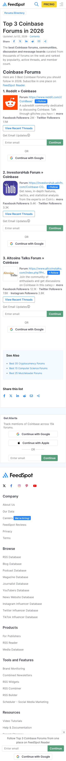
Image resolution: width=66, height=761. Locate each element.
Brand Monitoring (14, 668)
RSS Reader (10, 642)
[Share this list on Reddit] (33, 41)
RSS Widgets (11, 681)
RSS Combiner (12, 688)
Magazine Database (15, 577)
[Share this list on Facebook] (14, 41)
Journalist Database (15, 583)
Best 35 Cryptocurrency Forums (27, 363)
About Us (9, 504)
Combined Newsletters (17, 675)
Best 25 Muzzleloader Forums (25, 373)
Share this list (13, 389)
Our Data (8, 511)
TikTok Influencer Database (20, 617)
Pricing (49, 4)
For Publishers (12, 636)
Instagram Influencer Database (22, 603)
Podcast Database (14, 570)
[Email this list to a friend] (39, 41)
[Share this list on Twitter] (20, 41)
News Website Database (18, 597)
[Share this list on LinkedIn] (26, 41)
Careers (16, 518)
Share (6, 41)
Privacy (7, 531)
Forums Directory (14, 12)
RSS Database (12, 557)
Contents (35, 36)
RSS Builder (10, 695)
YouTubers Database (16, 590)
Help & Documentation (17, 727)
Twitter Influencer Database (20, 610)
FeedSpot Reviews (14, 524)
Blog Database (12, 563)
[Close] (64, 732)
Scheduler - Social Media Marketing (25, 702)
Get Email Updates (15, 135)
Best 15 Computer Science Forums (28, 368)
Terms (6, 538)
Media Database (13, 649)
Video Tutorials (12, 721)
